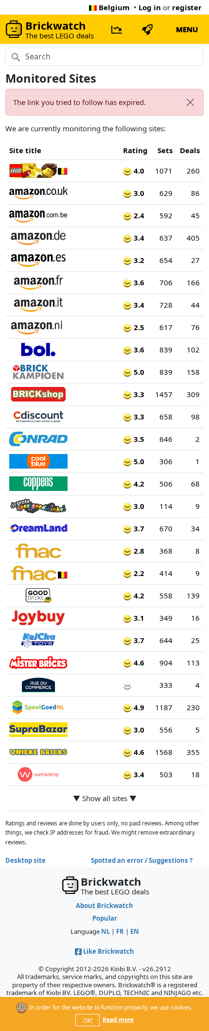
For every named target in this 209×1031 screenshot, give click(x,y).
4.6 (138, 662)
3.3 (138, 394)
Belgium (114, 7)
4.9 (138, 707)
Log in (150, 7)
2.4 (138, 215)
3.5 (138, 439)
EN (134, 931)
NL (105, 931)
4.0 (138, 170)
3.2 (138, 260)
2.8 (138, 551)
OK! (87, 1020)
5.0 (138, 372)
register (187, 7)
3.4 (138, 238)
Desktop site (25, 860)
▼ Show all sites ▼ (105, 798)
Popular (104, 918)
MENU (187, 29)
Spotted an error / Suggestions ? (141, 860)
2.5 (138, 327)
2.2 (138, 573)
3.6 (138, 282)
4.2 (138, 484)
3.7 (138, 528)
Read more (118, 1019)
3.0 (138, 193)
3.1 (138, 618)
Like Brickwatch (108, 951)
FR (120, 931)
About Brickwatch (104, 905)
